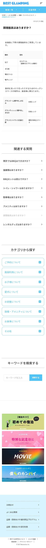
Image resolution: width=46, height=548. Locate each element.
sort (41, 3)
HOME (4, 15)
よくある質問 (12, 15)
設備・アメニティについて (26, 15)
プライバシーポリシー (26, 542)
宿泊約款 (13, 542)
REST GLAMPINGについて (17, 539)
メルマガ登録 (32, 539)
